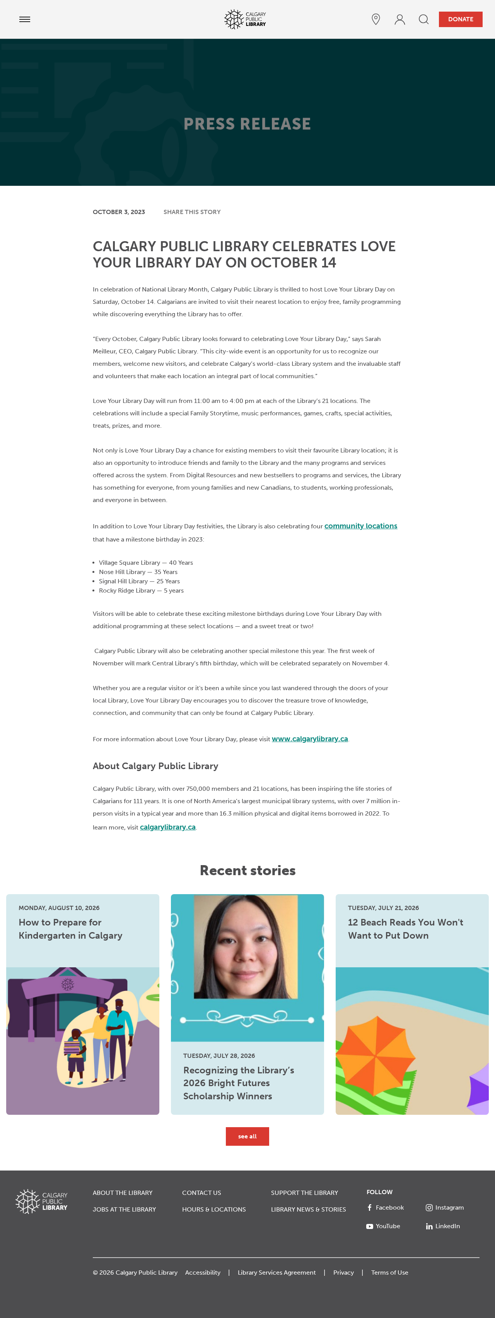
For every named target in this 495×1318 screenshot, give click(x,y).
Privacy (343, 1272)
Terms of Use (389, 1272)
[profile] (400, 19)
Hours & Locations (214, 1209)
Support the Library (304, 1192)
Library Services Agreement (277, 1272)
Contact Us (201, 1192)
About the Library (122, 1192)
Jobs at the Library (124, 1209)
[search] (424, 19)
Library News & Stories (308, 1209)
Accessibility (202, 1272)
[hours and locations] (376, 19)
